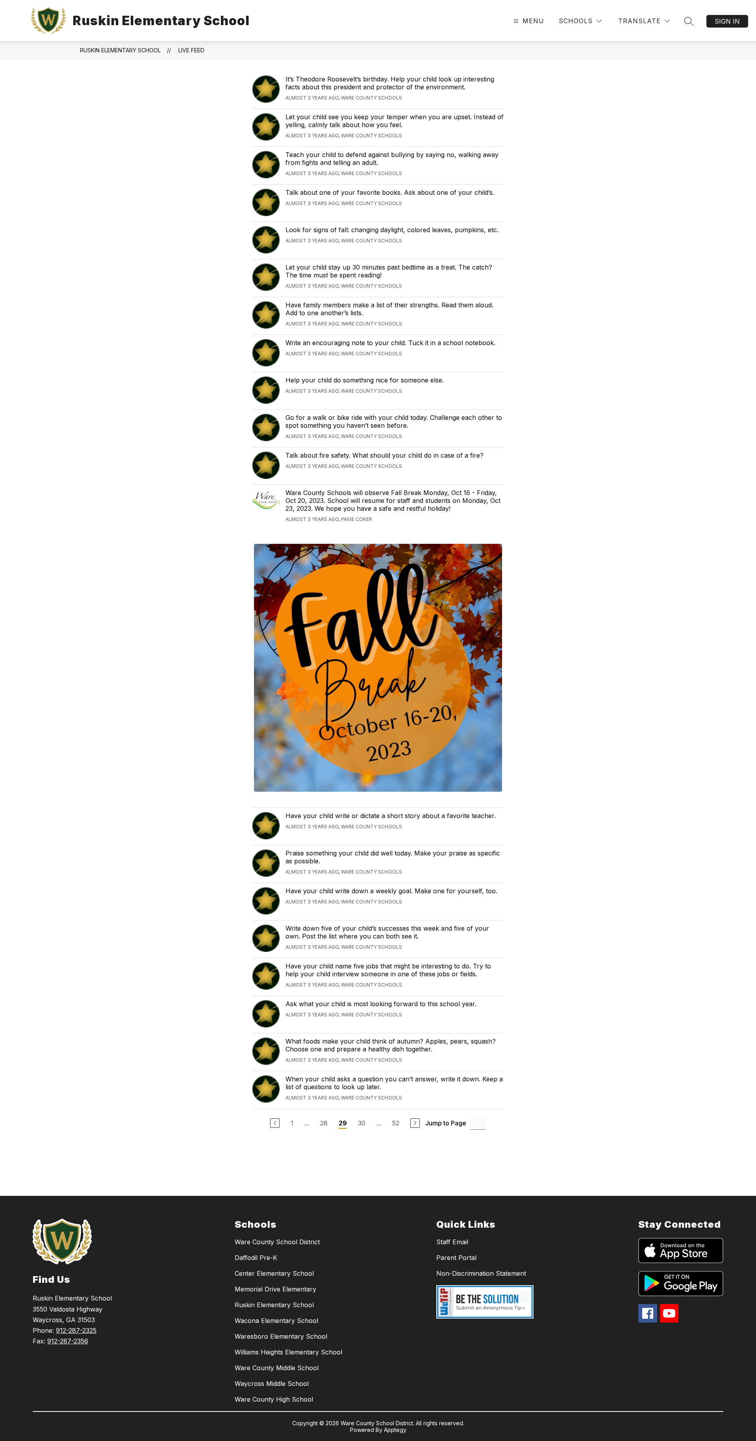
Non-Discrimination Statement (481, 1273)
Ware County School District (277, 1242)
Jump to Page (445, 1123)
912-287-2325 (76, 1330)
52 (395, 1123)
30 (361, 1123)
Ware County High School (274, 1399)
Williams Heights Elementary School (288, 1352)
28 (324, 1123)
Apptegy (395, 1429)
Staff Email (452, 1242)
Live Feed (191, 50)
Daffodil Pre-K (256, 1258)
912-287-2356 (67, 1341)
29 (343, 1123)
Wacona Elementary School (276, 1321)
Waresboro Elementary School (281, 1336)
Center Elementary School (274, 1273)
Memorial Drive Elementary (275, 1289)
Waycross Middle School (272, 1383)
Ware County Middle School (277, 1368)
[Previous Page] (275, 1123)
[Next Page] (415, 1123)
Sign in (727, 21)
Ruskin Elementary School (120, 50)
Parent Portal (456, 1258)
